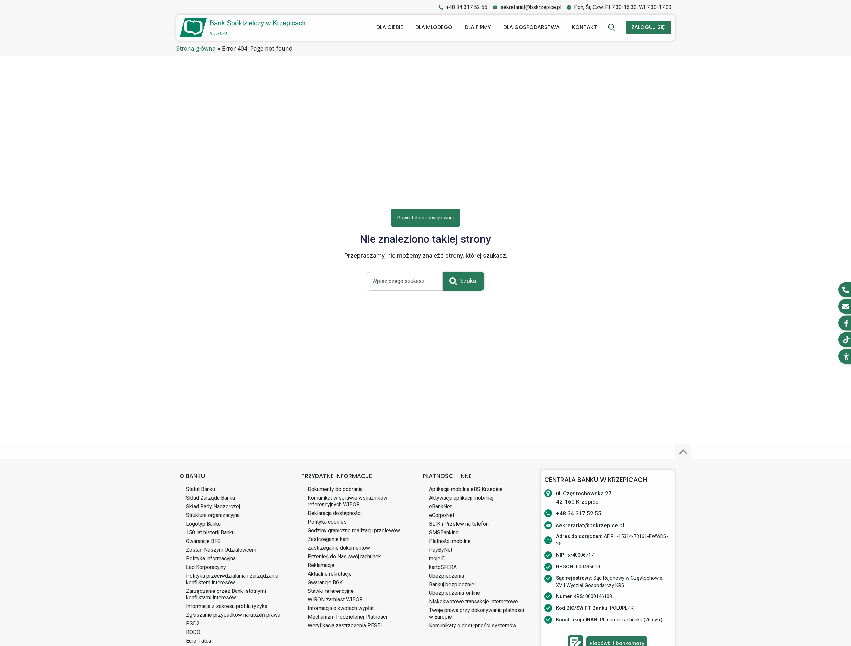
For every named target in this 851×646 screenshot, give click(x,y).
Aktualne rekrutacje (330, 574)
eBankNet (440, 506)
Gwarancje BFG (203, 541)
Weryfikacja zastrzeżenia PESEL (345, 625)
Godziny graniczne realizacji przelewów (354, 530)
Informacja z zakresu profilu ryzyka (226, 606)
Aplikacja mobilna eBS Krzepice (466, 489)
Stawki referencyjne (331, 591)
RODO (193, 632)
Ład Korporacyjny (206, 567)
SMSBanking (444, 532)
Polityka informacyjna (211, 558)
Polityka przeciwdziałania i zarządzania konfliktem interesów (232, 579)
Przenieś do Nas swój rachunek (344, 556)
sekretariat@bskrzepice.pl (590, 525)
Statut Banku (200, 489)
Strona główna (196, 48)
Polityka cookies (327, 522)
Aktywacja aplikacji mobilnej (461, 498)
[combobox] (405, 281)
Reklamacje (321, 565)
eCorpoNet (441, 515)
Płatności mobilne (450, 541)
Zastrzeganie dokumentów (339, 548)
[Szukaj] (612, 27)
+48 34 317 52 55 (578, 513)
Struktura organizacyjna (213, 515)
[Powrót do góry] (683, 452)
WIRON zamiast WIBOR (335, 599)
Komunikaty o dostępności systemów (472, 625)
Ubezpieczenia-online (454, 593)
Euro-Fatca (198, 641)
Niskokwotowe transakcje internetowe (473, 601)
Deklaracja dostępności (335, 513)
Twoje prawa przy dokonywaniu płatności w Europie (476, 613)
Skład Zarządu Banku (210, 498)
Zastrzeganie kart (328, 539)
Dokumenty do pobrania (335, 489)
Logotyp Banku (203, 524)
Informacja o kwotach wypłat (341, 608)
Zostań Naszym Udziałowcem (221, 550)
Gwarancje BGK (325, 582)
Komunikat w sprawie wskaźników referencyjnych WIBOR (347, 501)
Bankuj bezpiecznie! (452, 584)
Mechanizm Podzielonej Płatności (347, 617)
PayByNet (440, 550)
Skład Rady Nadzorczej (213, 506)
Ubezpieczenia (446, 576)
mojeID (437, 558)
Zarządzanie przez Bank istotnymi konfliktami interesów (226, 594)
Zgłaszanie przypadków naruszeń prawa (233, 615)
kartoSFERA (443, 567)
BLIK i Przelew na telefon (459, 524)
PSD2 (193, 623)
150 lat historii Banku (210, 532)
